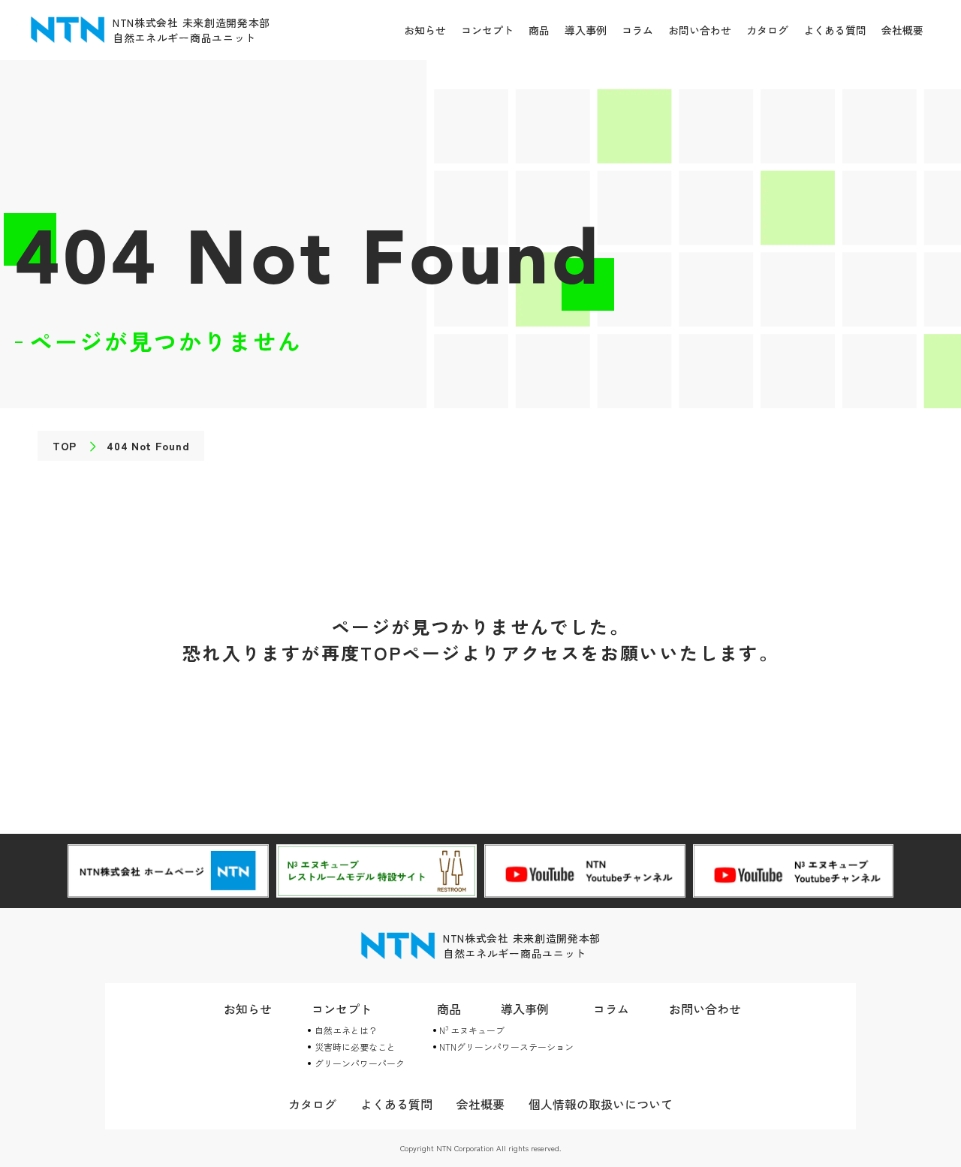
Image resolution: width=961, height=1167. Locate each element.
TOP (65, 445)
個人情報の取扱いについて (601, 1104)
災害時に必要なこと (355, 1046)
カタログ (767, 30)
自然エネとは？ (346, 1030)
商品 (539, 30)
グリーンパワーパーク (360, 1063)
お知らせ (425, 30)
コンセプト (487, 30)
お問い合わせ (699, 30)
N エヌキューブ (472, 1030)
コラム (637, 30)
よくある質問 (834, 30)
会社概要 (902, 30)
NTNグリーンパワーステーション (506, 1046)
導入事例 (586, 30)
